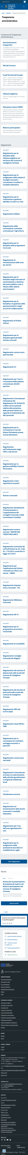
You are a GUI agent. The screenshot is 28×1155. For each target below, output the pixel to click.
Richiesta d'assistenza (6, 1132)
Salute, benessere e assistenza (9, 1023)
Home (3, 13)
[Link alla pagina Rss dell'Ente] (10, 1140)
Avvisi (4, 878)
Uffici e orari (4, 1073)
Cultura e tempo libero (6, 1013)
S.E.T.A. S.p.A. (4, 1110)
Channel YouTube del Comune (8, 1100)
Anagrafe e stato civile (7, 1005)
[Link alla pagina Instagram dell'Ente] (5, 1140)
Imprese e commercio (6, 1020)
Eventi (2, 1049)
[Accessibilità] (4, 1151)
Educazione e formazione (7, 1015)
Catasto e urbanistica (6, 1010)
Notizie (3, 1036)
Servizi (18, 1145)
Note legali (4, 1120)
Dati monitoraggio (5, 1145)
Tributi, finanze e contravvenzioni (9, 1025)
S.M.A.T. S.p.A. (4, 1112)
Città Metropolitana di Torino (8, 1105)
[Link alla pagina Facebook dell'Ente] (2, 1140)
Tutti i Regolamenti (14, 861)
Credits (9, 1147)
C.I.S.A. (2, 1103)
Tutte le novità (14, 903)
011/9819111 (9, 1063)
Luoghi (2, 1047)
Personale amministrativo (7, 989)
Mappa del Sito (21, 1147)
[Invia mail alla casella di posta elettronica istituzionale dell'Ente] (14, 1066)
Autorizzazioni (4, 1008)
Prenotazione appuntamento (8, 1130)
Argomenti (8, 13)
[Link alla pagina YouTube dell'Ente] (7, 1140)
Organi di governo (5, 987)
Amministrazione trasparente (8, 1124)
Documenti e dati (5, 982)
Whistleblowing (5, 1115)
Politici (2, 992)
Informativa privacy (6, 1117)
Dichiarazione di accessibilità (8, 1122)
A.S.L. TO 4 (4, 1098)
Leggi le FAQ (4, 1126)
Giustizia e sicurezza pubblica (8, 1018)
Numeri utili (4, 1075)
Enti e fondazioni (5, 984)
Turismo (3, 1027)
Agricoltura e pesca (6, 1003)
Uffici (2, 994)
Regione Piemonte (5, 1)
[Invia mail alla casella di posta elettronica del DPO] (13, 1084)
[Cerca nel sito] (23, 6)
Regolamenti (6, 150)
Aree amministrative (6, 979)
